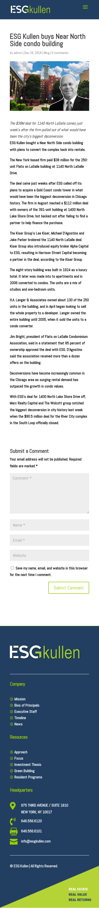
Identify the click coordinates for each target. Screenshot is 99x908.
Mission (19, 698)
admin (18, 53)
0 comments (60, 53)
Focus (18, 758)
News (18, 724)
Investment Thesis (27, 764)
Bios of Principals (26, 705)
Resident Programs (28, 777)
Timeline (20, 717)
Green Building (24, 770)
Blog (47, 53)
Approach (20, 751)
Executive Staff (25, 711)
